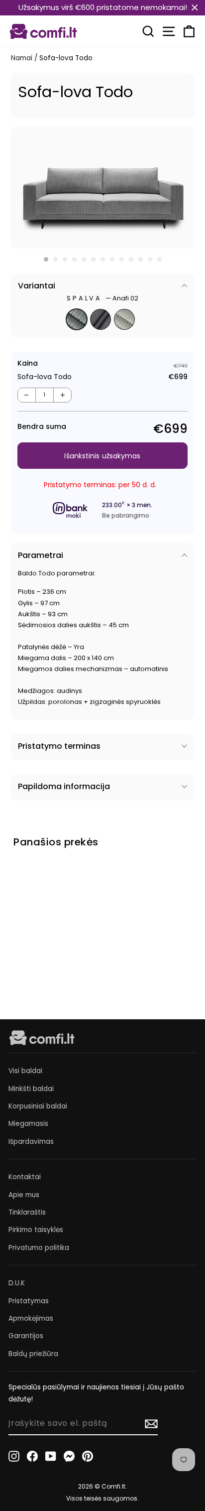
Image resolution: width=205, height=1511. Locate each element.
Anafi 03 (100, 319)
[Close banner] (195, 7)
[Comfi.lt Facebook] (32, 1456)
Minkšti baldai (31, 1089)
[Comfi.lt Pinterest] (87, 1456)
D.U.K (16, 1283)
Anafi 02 (77, 319)
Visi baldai (25, 1071)
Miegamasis (28, 1123)
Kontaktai (24, 1177)
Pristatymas (28, 1301)
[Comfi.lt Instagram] (13, 1456)
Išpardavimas (31, 1141)
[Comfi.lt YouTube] (50, 1456)
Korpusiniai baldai (37, 1106)
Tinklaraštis (27, 1212)
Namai (21, 58)
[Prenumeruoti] (151, 1424)
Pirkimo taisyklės (35, 1230)
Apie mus (23, 1195)
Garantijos (25, 1336)
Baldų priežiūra (33, 1354)
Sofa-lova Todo (39, 939)
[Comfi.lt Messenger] (69, 1456)
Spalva (102, 298)
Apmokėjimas (30, 1318)
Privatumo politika (38, 1247)
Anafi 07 (124, 319)
